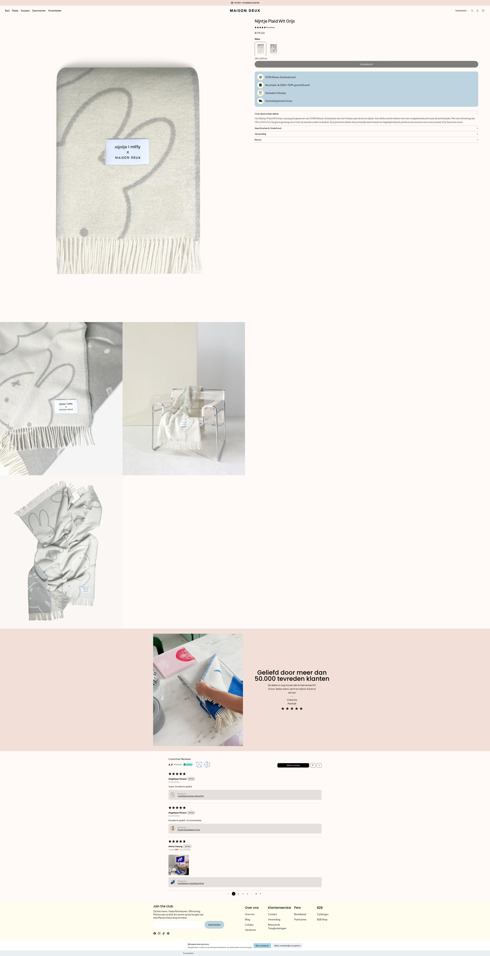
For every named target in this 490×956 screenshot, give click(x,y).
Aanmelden (214, 924)
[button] (260, 27)
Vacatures (250, 929)
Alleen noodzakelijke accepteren (287, 946)
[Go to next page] (261, 894)
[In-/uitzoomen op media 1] (122, 169)
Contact (272, 914)
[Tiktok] (163, 933)
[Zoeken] (472, 10)
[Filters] (312, 765)
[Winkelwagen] (483, 10)
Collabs (249, 924)
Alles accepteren (262, 946)
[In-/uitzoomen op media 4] (61, 552)
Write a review (293, 765)
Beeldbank (300, 914)
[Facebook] (154, 933)
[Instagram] (159, 933)
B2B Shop (322, 919)
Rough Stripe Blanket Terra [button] (189, 830)
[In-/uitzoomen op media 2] (61, 398)
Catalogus (322, 914)
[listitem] (260, 49)
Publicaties (300, 919)
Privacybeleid (188, 953)
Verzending (274, 919)
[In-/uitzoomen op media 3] (183, 398)
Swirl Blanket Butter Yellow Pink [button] (191, 796)
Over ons (249, 914)
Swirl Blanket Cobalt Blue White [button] (191, 883)
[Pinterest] (168, 933)
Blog (247, 919)
